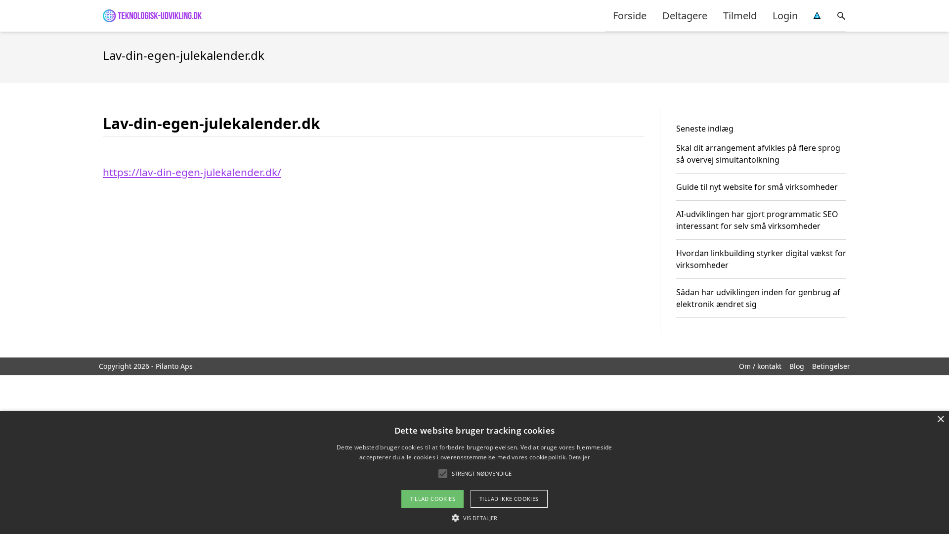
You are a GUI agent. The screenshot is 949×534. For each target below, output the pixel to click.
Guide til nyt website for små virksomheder (757, 186)
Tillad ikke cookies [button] (509, 498)
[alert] (474, 472)
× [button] (940, 419)
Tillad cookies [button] (432, 498)
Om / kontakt (760, 366)
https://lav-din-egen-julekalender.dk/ (192, 172)
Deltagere (684, 15)
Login (785, 15)
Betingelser (831, 366)
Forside (630, 15)
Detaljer (578, 457)
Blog (796, 366)
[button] (474, 518)
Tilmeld (740, 15)
